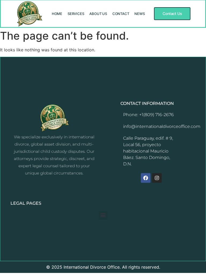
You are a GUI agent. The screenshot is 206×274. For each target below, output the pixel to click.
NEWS (139, 14)
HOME (57, 14)
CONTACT (120, 14)
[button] (103, 215)
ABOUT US (98, 14)
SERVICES (76, 14)
